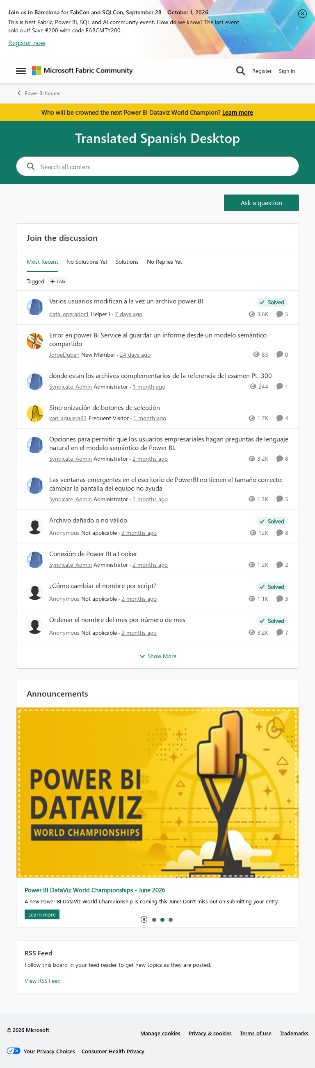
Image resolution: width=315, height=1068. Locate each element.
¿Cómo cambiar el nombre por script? (102, 586)
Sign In (287, 70)
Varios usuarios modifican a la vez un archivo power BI (126, 301)
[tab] (154, 919)
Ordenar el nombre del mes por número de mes (117, 619)
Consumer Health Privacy (113, 1051)
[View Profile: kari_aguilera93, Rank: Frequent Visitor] (35, 413)
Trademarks (294, 1033)
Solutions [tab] (127, 261)
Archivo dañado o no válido (88, 520)
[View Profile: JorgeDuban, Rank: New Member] (35, 341)
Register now (27, 42)
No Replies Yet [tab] (164, 261)
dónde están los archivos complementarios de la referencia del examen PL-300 (160, 375)
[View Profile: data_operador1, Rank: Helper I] (35, 307)
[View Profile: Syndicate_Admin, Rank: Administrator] (35, 381)
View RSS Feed (43, 980)
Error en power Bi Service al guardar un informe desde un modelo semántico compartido (158, 339)
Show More (162, 656)
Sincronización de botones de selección (104, 407)
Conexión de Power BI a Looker (93, 554)
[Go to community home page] (82, 70)
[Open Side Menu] (21, 71)
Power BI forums (42, 93)
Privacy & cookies (210, 1033)
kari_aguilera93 (68, 418)
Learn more (237, 112)
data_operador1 (69, 314)
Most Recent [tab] (42, 261)
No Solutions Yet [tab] (86, 261)
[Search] (241, 71)
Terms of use (256, 1033)
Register (262, 70)
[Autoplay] (144, 919)
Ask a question (261, 202)
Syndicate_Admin (70, 386)
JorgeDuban (64, 354)
